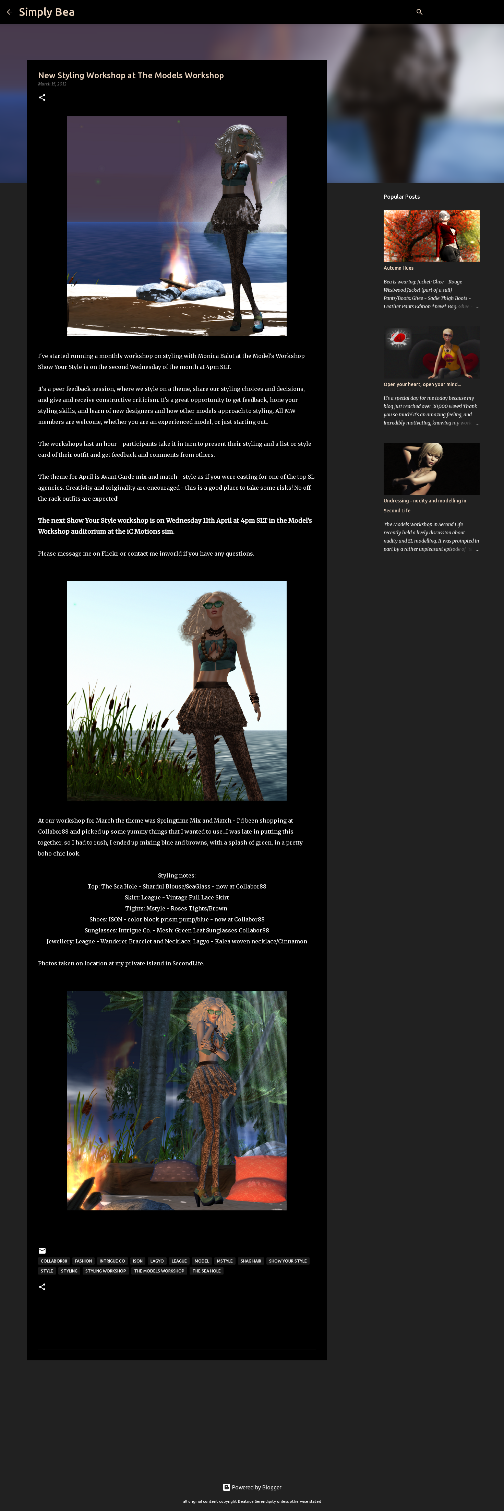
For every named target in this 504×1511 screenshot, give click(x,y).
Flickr (110, 553)
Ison (138, 1261)
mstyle (225, 1261)
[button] (42, 98)
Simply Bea (47, 11)
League (151, 897)
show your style (288, 1261)
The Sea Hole (206, 1271)
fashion (83, 1261)
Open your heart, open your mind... (422, 384)
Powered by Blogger (256, 1487)
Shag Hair (251, 1261)
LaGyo (157, 1261)
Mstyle (155, 908)
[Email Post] (42, 1253)
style (47, 1271)
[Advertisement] (176, 1419)
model (202, 1261)
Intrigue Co (112, 1261)
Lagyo (201, 941)
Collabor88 (251, 886)
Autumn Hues (398, 268)
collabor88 (54, 1261)
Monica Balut (216, 355)
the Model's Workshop (273, 355)
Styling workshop (105, 1271)
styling (69, 1271)
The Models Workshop (159, 1271)
